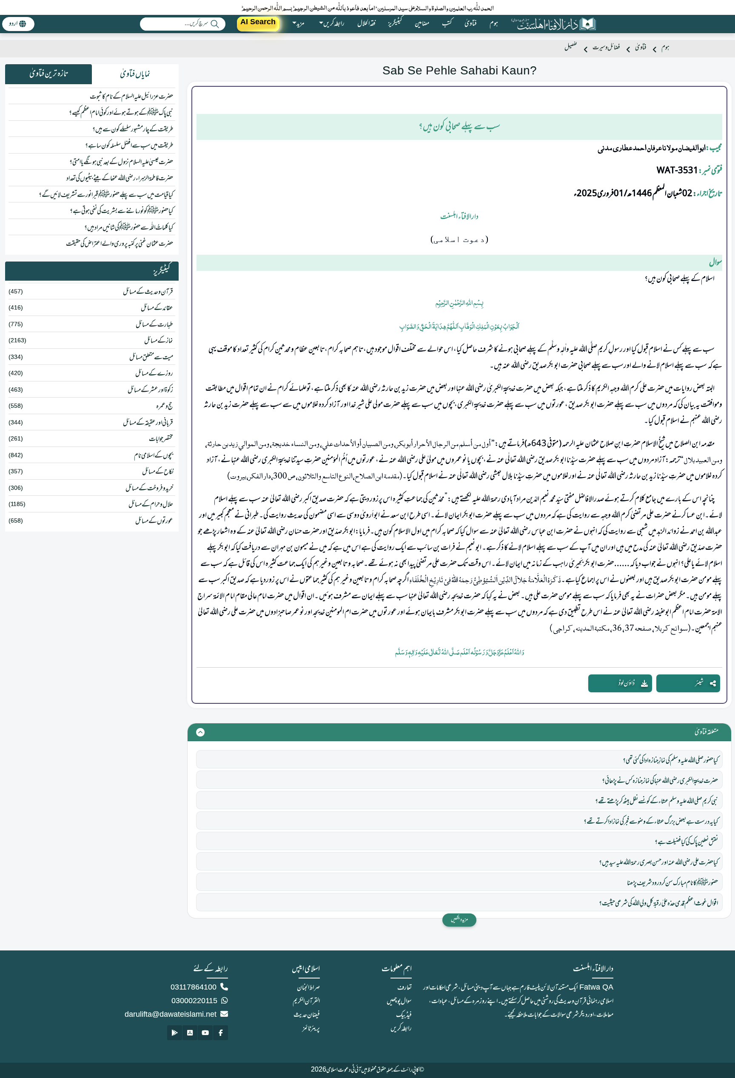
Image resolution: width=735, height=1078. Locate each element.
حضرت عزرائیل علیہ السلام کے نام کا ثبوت (131, 97)
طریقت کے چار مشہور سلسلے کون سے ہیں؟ (132, 129)
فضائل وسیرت (606, 48)
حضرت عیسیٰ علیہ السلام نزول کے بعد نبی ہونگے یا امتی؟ (121, 162)
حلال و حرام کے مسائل (150, 504)
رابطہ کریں (401, 1028)
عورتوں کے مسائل (154, 521)
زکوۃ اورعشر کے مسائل (150, 390)
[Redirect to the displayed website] (220, 1032)
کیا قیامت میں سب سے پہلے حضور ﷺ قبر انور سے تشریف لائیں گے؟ (106, 195)
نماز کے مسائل (158, 341)
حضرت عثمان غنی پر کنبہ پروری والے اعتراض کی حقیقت (119, 244)
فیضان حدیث (306, 1015)
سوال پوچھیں (399, 1001)
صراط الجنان (308, 987)
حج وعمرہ (164, 406)
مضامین (422, 23)
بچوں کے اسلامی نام (153, 455)
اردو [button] (13, 23)
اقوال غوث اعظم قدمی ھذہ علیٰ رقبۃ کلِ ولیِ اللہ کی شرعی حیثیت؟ (658, 903)
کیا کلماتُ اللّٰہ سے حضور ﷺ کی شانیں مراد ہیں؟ (128, 228)
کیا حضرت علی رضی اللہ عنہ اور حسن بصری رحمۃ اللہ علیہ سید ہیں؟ (658, 862)
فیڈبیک (404, 1015)
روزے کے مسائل (154, 373)
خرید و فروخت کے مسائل (149, 488)
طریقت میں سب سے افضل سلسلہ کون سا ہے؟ (129, 145)
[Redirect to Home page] (553, 24)
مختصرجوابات (161, 439)
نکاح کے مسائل (157, 472)
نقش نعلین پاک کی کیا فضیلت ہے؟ (686, 842)
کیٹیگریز (395, 23)
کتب (447, 23)
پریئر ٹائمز (311, 1028)
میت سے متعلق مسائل (151, 357)
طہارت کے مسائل (154, 325)
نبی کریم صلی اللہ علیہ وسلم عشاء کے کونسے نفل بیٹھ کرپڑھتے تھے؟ (656, 801)
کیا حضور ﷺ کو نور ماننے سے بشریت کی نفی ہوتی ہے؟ (121, 211)
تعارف (404, 987)
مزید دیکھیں (459, 920)
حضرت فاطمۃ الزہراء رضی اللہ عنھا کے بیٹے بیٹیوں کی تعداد (119, 178)
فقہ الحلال (366, 23)
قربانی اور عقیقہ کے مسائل (148, 423)
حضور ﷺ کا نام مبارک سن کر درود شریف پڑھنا (672, 883)
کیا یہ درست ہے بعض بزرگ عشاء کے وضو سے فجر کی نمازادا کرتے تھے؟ (651, 822)
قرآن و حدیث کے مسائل (148, 292)
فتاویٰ (470, 23)
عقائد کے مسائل (157, 308)
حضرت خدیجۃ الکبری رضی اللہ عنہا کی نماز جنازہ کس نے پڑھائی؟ (660, 781)
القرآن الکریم (306, 1001)
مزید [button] (300, 23)
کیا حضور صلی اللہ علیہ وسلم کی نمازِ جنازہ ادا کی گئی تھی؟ (670, 760)
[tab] (135, 74)
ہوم (494, 23)
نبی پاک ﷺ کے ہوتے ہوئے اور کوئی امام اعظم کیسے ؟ (121, 113)
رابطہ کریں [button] (334, 23)
